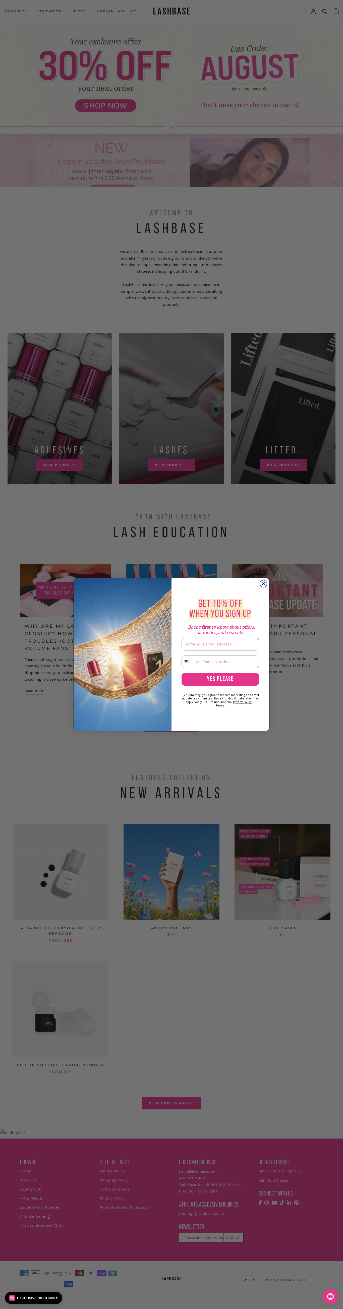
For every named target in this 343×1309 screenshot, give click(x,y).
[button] (33, 1298)
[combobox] (191, 662)
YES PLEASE (220, 679)
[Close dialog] (263, 583)
